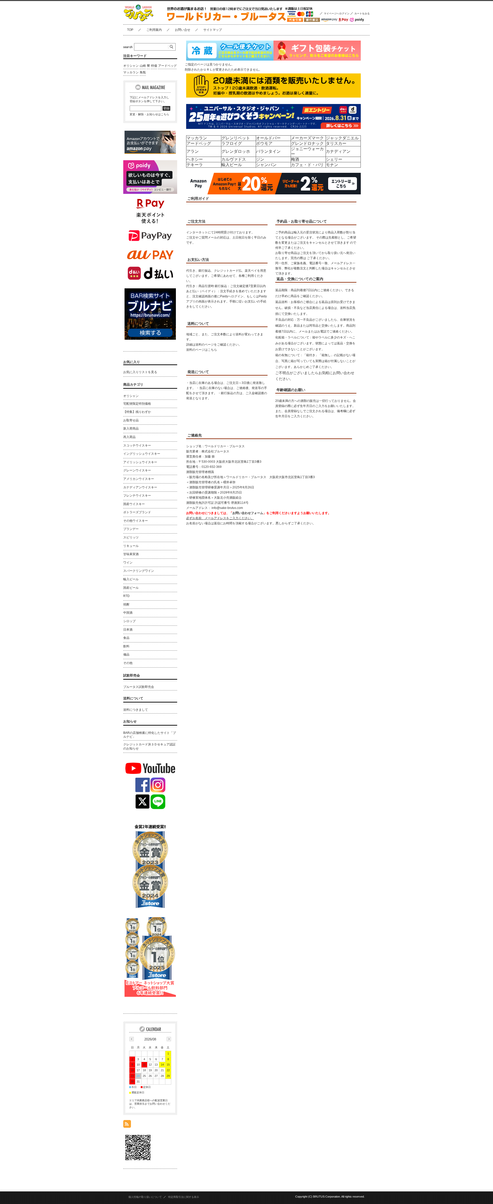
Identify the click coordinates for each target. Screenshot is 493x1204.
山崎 (143, 66)
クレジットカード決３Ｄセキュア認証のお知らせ (149, 746)
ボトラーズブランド (137, 512)
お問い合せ (182, 30)
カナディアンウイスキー (140, 487)
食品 (126, 638)
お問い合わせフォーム (247, 513)
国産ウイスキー (134, 504)
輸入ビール (231, 165)
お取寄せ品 (131, 420)
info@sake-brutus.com (227, 508)
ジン (260, 159)
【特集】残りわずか (137, 412)
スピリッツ (131, 537)
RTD (126, 596)
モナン (332, 165)
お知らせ (130, 721)
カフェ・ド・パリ (307, 165)
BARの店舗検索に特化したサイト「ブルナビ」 (149, 735)
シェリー (334, 159)
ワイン (127, 562)
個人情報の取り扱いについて (145, 1197)
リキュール (131, 546)
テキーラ (194, 165)
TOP (130, 30)
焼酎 (126, 604)
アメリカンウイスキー (138, 479)
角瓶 (143, 72)
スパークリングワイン (138, 571)
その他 (127, 663)
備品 (126, 654)
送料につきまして (135, 710)
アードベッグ (198, 143)
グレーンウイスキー (137, 470)
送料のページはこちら (201, 350)
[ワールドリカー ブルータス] (149, 20)
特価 (154, 66)
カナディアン (338, 151)
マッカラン (196, 138)
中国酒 (127, 612)
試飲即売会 (131, 675)
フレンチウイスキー (137, 495)
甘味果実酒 (131, 554)
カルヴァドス (233, 159)
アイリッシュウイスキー (140, 462)
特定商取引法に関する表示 (183, 1197)
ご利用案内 (154, 30)
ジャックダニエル (342, 138)
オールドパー (268, 138)
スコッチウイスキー (137, 445)
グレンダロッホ (235, 151)
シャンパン (266, 165)
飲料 (126, 646)
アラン (192, 151)
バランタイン (268, 151)
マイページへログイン (336, 13)
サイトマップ (212, 30)
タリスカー (336, 143)
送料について (133, 698)
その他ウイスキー (135, 521)
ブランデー (131, 529)
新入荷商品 (131, 428)
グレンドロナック (307, 143)
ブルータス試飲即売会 (138, 687)
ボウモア (264, 143)
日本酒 (127, 629)
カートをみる (362, 13)
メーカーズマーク (307, 138)
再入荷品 (129, 437)
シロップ (129, 621)
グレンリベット (235, 138)
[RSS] (127, 1125)
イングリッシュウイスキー (141, 454)
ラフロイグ (231, 143)
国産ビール (131, 588)
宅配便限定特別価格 (137, 403)
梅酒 (295, 159)
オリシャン (131, 66)
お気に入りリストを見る (140, 372)
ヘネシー (194, 159)
